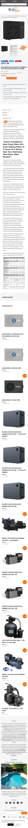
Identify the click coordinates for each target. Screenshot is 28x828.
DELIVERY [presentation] (4, 112)
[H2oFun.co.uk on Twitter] (6, 803)
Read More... (14, 755)
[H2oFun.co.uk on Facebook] (10, 803)
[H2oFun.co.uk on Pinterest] (14, 803)
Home (2, 16)
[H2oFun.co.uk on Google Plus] (17, 803)
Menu (4, 1)
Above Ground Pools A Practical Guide (14, 762)
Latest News (14, 759)
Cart (26, 1)
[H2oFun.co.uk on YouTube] (21, 803)
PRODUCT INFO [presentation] (6, 110)
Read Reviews (4, 75)
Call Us (15, 1)
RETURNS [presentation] (4, 115)
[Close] (26, 818)
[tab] (14, 110)
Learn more (12, 821)
